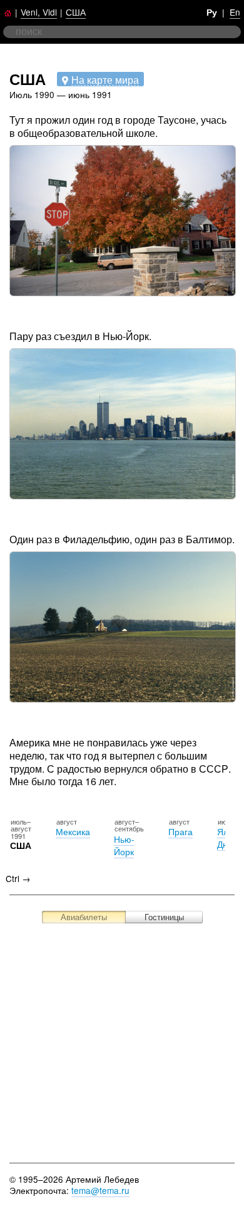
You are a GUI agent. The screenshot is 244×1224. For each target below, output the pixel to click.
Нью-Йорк (124, 845)
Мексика (73, 831)
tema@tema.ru (100, 1190)
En (235, 12)
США (76, 12)
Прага (180, 831)
